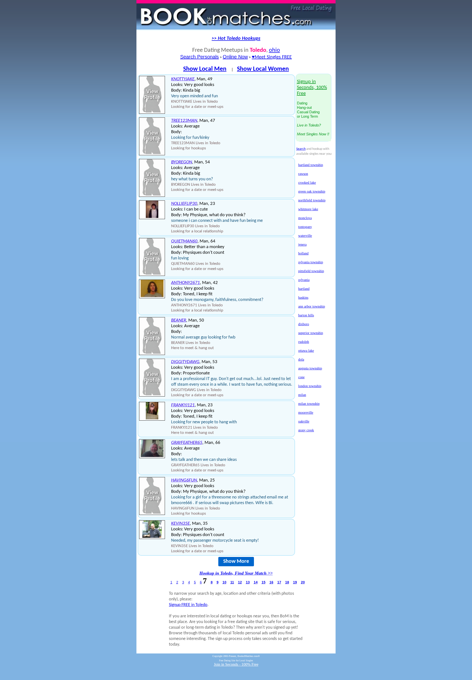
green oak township (311, 191)
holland (303, 253)
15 (264, 582)
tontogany (305, 227)
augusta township (310, 368)
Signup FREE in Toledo (188, 605)
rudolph (303, 342)
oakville (303, 421)
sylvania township (310, 262)
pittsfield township (311, 271)
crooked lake (307, 182)
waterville (305, 236)
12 (240, 582)
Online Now (235, 56)
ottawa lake (306, 351)
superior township (310, 333)
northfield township (311, 200)
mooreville (305, 412)
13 (248, 582)
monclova (305, 218)
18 (287, 582)
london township (309, 386)
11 (232, 582)
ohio (274, 50)
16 (271, 582)
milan (302, 395)
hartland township (310, 165)
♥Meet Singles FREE (272, 57)
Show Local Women (263, 69)
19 (295, 582)
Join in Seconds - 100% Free (236, 664)
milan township (309, 404)
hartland (304, 289)
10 (224, 582)
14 (256, 582)
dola (301, 359)
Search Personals (199, 56)
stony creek (306, 430)
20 (303, 582)
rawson (303, 174)
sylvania (304, 280)
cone (301, 377)
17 (279, 582)
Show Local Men (204, 69)
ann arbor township (311, 306)
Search (301, 149)
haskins (303, 297)
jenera (302, 244)
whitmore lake (308, 209)
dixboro (303, 324)
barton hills (306, 315)
